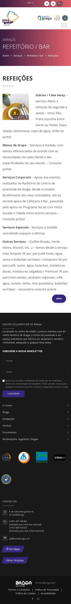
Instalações (8, 418)
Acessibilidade (48, 593)
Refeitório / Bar (35, 55)
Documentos (9, 432)
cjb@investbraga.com (19, 538)
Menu (59, 298)
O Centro (7, 405)
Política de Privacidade (47, 589)
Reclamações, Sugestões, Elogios (20, 439)
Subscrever (13, 393)
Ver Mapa (14, 549)
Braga (5, 412)
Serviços (18, 55)
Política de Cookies (26, 593)
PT (29, 2)
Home (5, 55)
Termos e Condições (19, 589)
